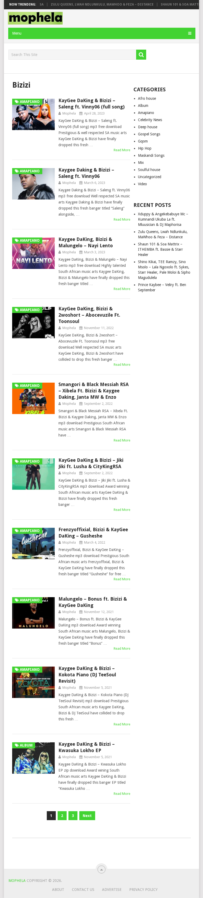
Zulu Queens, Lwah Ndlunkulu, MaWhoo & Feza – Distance (93, 4)
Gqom (143, 141)
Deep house (147, 127)
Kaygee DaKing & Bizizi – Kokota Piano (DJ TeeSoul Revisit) (87, 675)
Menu (16, 33)
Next (87, 816)
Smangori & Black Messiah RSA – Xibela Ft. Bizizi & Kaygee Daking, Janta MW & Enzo (93, 391)
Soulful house (149, 170)
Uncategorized (149, 177)
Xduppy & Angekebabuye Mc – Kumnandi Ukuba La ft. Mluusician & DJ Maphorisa (163, 219)
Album (143, 105)
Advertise (112, 889)
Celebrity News (150, 120)
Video (142, 184)
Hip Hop (144, 148)
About (58, 889)
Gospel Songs (149, 134)
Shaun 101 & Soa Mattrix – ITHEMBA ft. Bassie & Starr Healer (160, 249)
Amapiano (146, 113)
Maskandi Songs (151, 155)
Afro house (147, 98)
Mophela (69, 113)
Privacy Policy (143, 889)
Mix (141, 162)
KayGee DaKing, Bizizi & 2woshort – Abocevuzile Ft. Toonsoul (89, 315)
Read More (122, 150)
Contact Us (83, 889)
